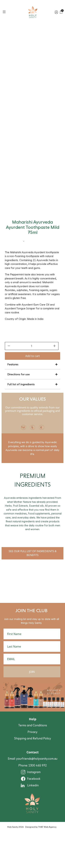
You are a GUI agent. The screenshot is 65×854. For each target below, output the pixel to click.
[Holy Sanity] (32, 12)
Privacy (32, 732)
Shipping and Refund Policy (32, 738)
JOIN (32, 672)
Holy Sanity (12, 827)
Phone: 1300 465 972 (32, 765)
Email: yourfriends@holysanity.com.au (32, 758)
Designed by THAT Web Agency (40, 827)
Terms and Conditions (32, 725)
